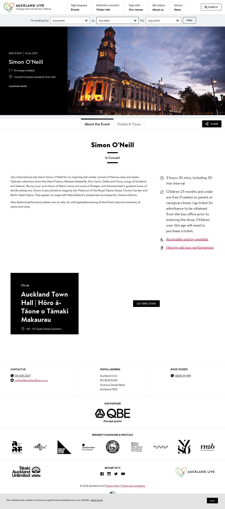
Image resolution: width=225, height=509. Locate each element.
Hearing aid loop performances (190, 247)
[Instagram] (109, 474)
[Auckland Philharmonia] (40, 447)
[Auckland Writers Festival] (64, 447)
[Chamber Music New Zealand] (89, 447)
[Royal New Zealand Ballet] (207, 446)
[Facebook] (102, 474)
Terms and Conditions (133, 485)
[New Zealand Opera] (161, 447)
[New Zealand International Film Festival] (137, 447)
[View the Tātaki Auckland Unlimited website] (26, 472)
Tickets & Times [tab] (129, 124)
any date (104, 20)
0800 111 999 (183, 375)
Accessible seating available (187, 239)
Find (189, 20)
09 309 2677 (23, 375)
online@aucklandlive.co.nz (31, 380)
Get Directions (146, 303)
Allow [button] (212, 500)
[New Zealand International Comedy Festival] (113, 447)
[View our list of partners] (112, 413)
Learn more (97, 500)
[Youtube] (123, 474)
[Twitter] (116, 474)
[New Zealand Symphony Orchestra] (184, 447)
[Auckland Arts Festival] (17, 447)
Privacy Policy (112, 485)
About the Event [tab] (97, 124)
